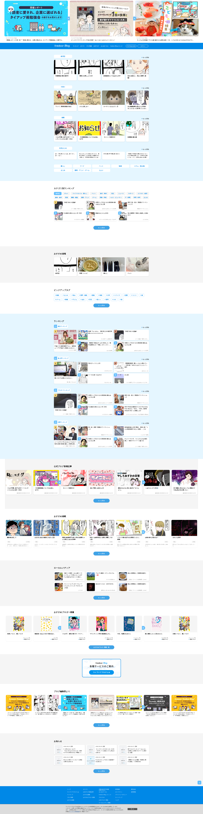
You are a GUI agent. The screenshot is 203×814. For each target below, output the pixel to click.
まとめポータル (104, 46)
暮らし (63, 166)
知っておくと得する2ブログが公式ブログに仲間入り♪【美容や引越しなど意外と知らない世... (99, 40)
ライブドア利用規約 (74, 811)
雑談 (57, 295)
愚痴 (93, 295)
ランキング (76, 46)
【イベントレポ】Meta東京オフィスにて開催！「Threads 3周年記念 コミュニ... (161, 40)
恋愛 (126, 295)
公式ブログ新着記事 (88, 792)
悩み (74, 295)
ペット (101, 166)
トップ (69, 789)
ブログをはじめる (131, 46)
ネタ (114, 299)
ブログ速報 (89, 46)
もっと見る (146, 57)
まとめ (63, 170)
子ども (75, 299)
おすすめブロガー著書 (89, 797)
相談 (101, 295)
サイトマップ (118, 797)
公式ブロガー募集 (103, 800)
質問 (107, 299)
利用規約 (117, 789)
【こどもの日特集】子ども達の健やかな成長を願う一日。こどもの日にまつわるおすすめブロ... (34, 40)
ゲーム (58, 299)
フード (82, 166)
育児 (90, 299)
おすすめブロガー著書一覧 (101, 647)
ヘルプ (117, 800)
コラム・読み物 (139, 166)
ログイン (143, 46)
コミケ (135, 295)
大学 (108, 295)
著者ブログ (27, 639)
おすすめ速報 (70, 800)
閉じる (132, 809)
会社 (83, 299)
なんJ (101, 170)
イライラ (117, 295)
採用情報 (133, 792)
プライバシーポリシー (121, 794)
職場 (66, 299)
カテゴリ (82, 46)
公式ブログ (96, 46)
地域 (120, 166)
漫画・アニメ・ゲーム (82, 170)
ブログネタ (102, 797)
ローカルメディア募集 (105, 802)
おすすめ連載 (86, 794)
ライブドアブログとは (73, 792)
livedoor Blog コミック (116, 46)
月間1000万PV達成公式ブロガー (104, 790)
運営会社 (133, 789)
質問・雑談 (83, 295)
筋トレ (99, 299)
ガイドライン (118, 792)
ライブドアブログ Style (11, 38)
